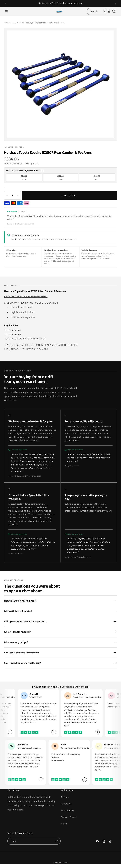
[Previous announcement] (6, 3)
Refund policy (67, 810)
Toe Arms (15, 23)
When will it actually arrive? (18, 611)
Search (64, 823)
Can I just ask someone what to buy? (22, 663)
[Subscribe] (57, 841)
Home (6, 23)
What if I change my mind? (17, 631)
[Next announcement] (115, 3)
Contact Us (66, 803)
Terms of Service (69, 817)
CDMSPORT (63, 862)
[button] (6, 11)
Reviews (65, 797)
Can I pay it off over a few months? (21, 652)
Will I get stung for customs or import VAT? (25, 621)
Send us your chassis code (23, 239)
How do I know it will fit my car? (20, 600)
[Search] (104, 11)
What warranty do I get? (16, 642)
